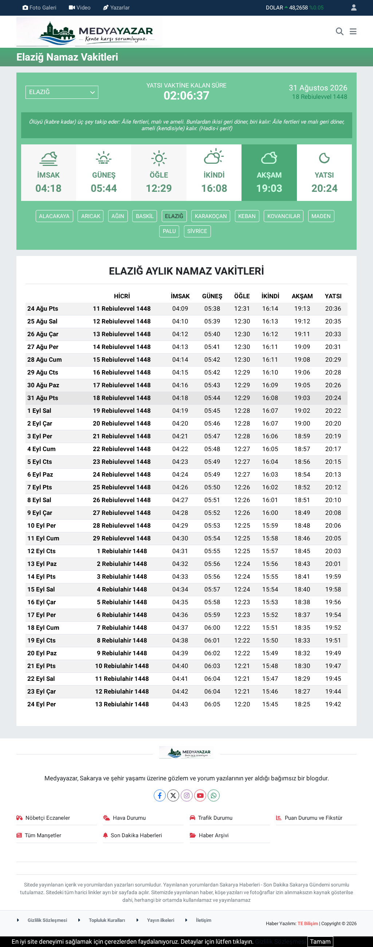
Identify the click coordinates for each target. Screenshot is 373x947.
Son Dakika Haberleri (136, 835)
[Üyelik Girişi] (351, 8)
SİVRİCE (197, 231)
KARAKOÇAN (211, 216)
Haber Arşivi (214, 835)
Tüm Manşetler (43, 835)
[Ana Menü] (353, 31)
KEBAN (247, 216)
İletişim (203, 920)
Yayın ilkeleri (160, 920)
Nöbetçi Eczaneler (47, 818)
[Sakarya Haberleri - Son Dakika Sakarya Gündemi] (89, 31)
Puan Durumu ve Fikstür (313, 818)
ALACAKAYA (54, 216)
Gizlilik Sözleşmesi (47, 920)
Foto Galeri (43, 7)
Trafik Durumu (215, 818)
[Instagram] (187, 795)
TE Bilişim (308, 923)
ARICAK (90, 216)
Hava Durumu (129, 818)
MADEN (321, 216)
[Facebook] (160, 795)
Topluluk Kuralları (106, 920)
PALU (169, 231)
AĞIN (117, 216)
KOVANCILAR (283, 216)
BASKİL (145, 216)
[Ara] (340, 31)
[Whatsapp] (214, 795)
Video (83, 7)
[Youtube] (200, 795)
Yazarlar (120, 7)
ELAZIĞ (174, 216)
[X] (173, 795)
